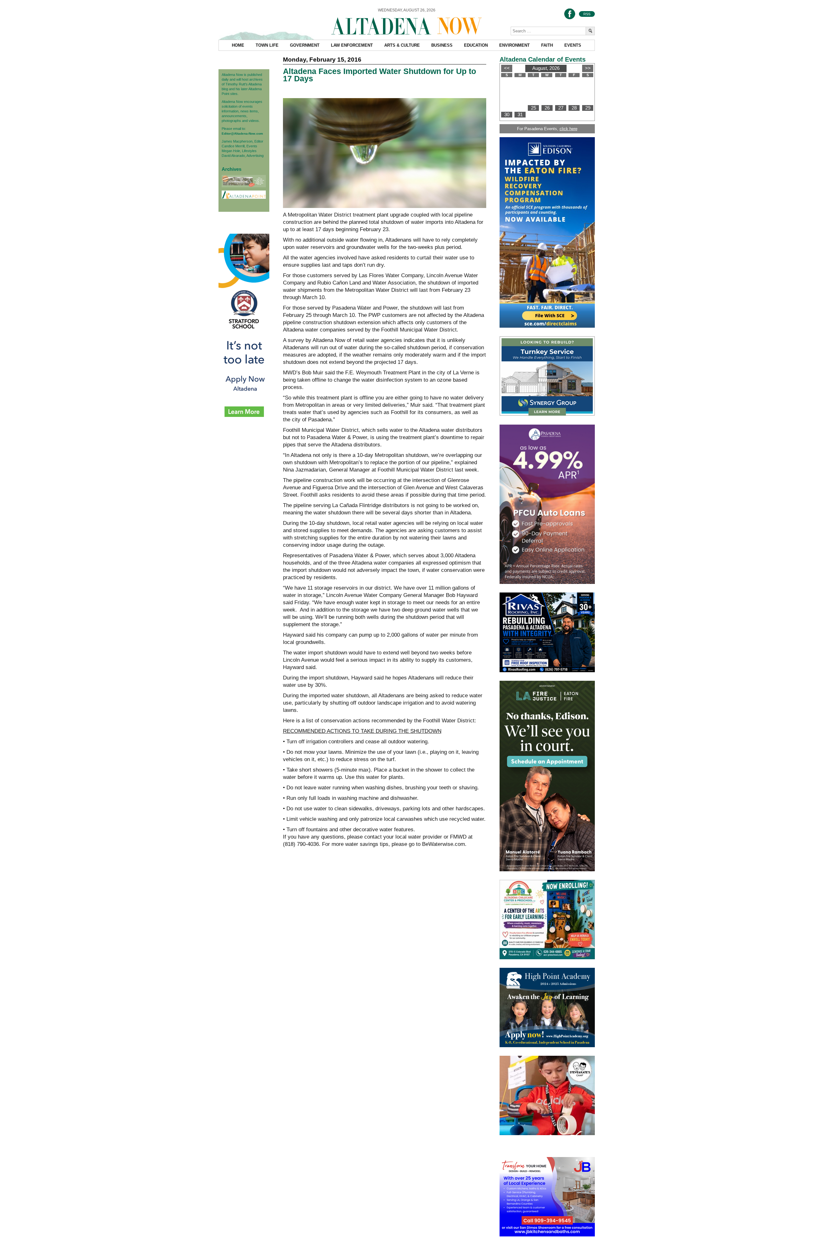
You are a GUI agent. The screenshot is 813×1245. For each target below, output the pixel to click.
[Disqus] (384, 950)
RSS (586, 14)
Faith (547, 45)
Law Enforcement (352, 45)
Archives (231, 169)
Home (238, 45)
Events (572, 45)
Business (442, 45)
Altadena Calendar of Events (543, 59)
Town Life (267, 45)
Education (476, 45)
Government (304, 45)
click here (568, 128)
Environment (514, 45)
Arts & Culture (402, 45)
